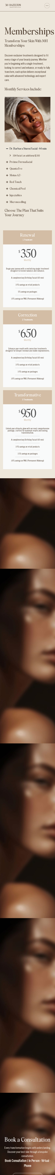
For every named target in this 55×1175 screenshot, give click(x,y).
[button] (39, 5)
